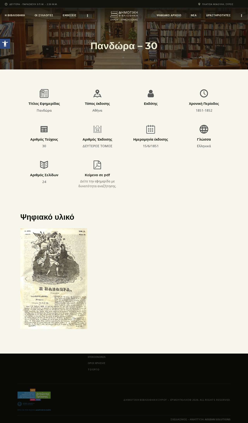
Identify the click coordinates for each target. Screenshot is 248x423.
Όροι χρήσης (96, 363)
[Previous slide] (26, 279)
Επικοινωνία (97, 357)
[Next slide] (81, 279)
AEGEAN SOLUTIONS (218, 419)
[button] (5, 44)
